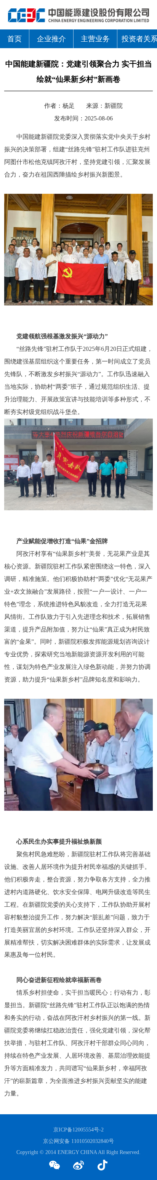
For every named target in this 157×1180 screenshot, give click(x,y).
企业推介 (51, 39)
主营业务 (95, 39)
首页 (14, 39)
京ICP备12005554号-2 (78, 1129)
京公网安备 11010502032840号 (78, 1141)
